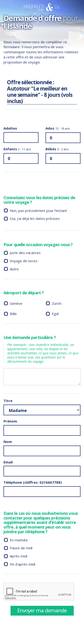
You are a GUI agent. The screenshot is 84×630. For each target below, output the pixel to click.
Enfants (17, 149)
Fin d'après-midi (22, 564)
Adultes (10, 128)
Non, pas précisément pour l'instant (38, 210)
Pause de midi (21, 548)
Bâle (13, 313)
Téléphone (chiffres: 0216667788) (33, 482)
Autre (14, 269)
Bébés (57, 149)
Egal (55, 313)
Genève (16, 303)
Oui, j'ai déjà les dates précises (35, 218)
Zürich (56, 303)
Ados (58, 128)
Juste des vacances (25, 252)
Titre (8, 400)
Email (8, 462)
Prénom (10, 421)
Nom (8, 441)
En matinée (19, 540)
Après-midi (18, 556)
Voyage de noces (24, 260)
